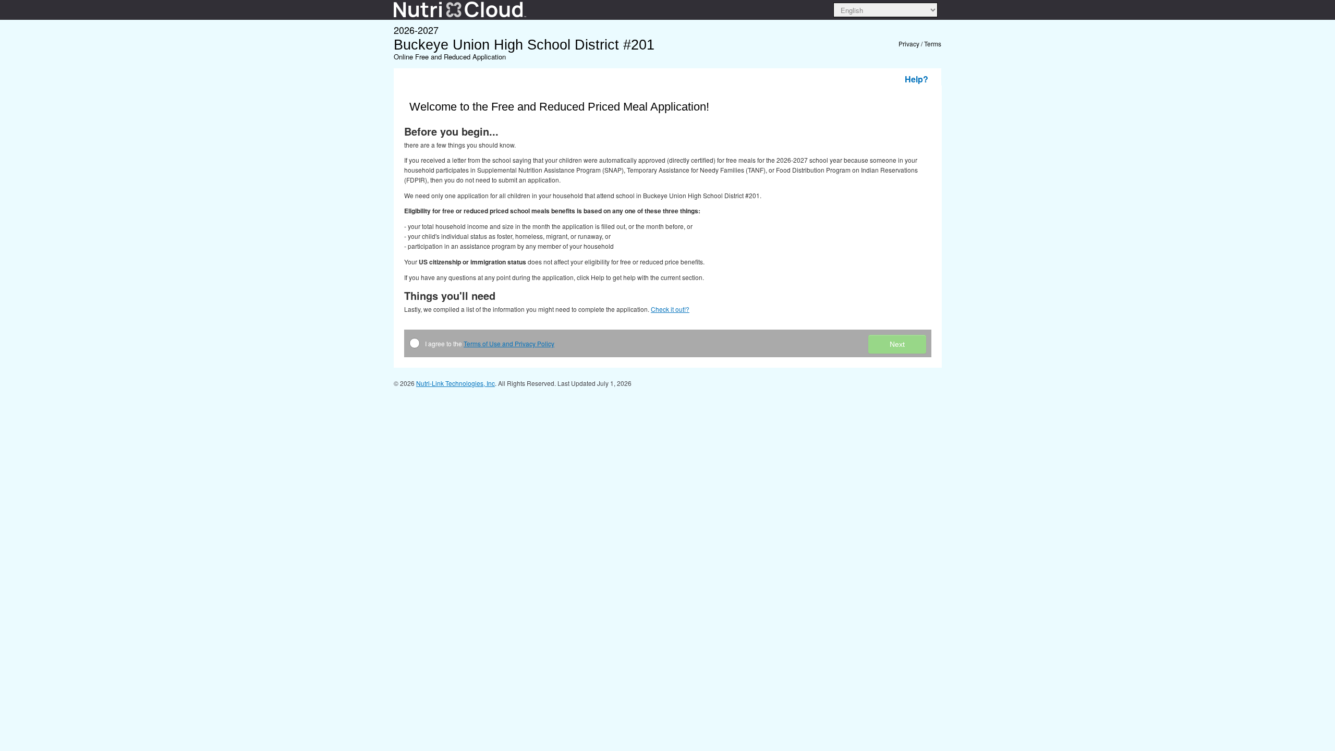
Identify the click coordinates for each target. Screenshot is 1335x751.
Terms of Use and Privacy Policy (509, 343)
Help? (916, 79)
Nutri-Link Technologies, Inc (455, 383)
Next (897, 344)
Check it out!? (670, 309)
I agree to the (489, 343)
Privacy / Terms (920, 43)
